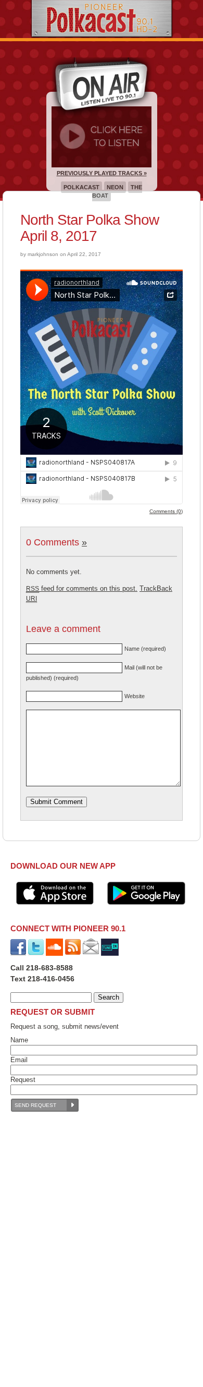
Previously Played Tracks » (102, 173)
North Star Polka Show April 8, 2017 (89, 228)
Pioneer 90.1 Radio (101, 19)
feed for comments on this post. (81, 588)
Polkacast (81, 187)
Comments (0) (166, 511)
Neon (115, 187)
